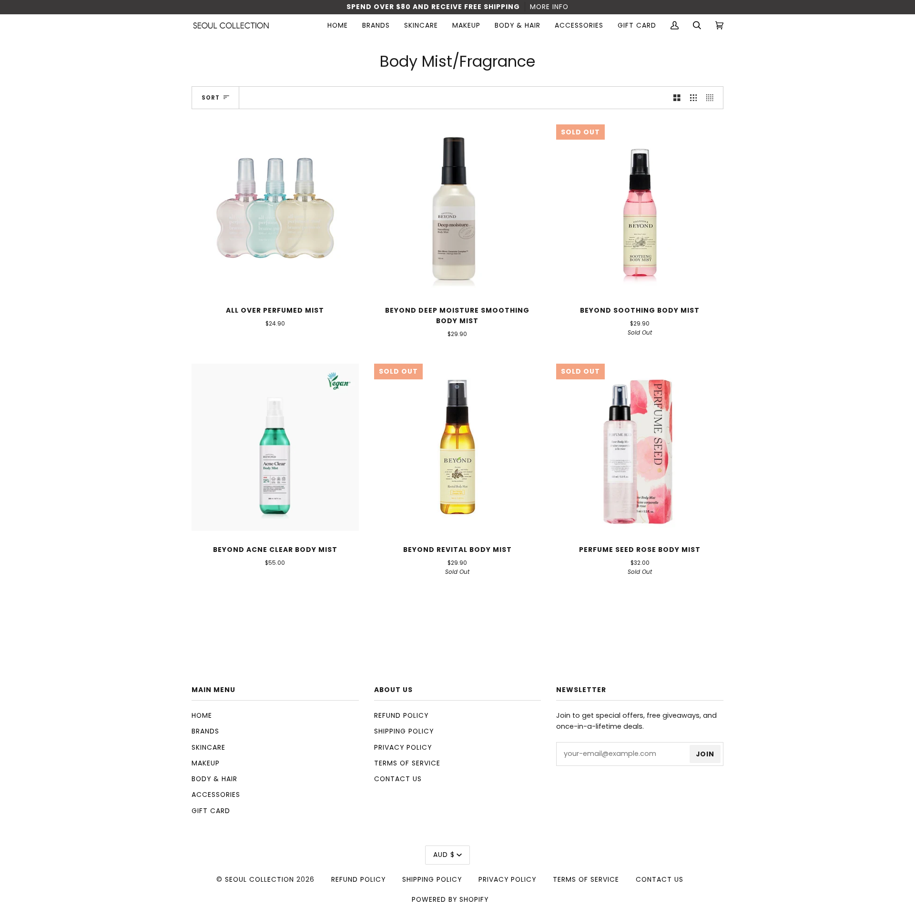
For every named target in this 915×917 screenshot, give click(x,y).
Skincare (208, 747)
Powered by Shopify (450, 899)
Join (705, 754)
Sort (211, 98)
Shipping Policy (404, 731)
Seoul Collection (259, 879)
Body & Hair (214, 779)
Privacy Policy (403, 747)
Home (202, 715)
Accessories (216, 794)
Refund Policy (401, 715)
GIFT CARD (211, 810)
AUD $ (444, 854)
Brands (205, 731)
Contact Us (398, 779)
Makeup (206, 763)
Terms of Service (407, 763)
